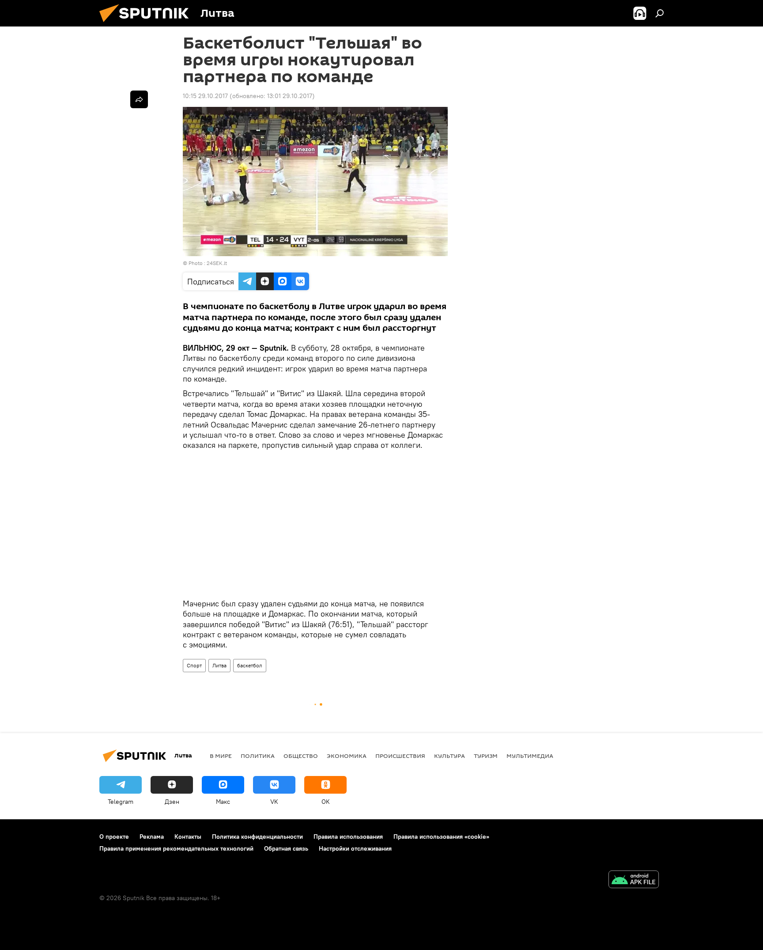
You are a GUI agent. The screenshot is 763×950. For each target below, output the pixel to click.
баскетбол (249, 665)
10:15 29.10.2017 (205, 96)
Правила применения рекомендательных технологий (176, 848)
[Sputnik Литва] (147, 24)
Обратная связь (286, 848)
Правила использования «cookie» (441, 836)
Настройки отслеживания (355, 848)
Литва (219, 665)
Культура (449, 756)
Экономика (346, 756)
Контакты (187, 836)
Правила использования (348, 836)
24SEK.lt (217, 263)
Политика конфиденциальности (257, 836)
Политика (258, 756)
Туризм (486, 756)
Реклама (152, 836)
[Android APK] (634, 880)
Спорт (194, 665)
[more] (139, 99)
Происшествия (400, 756)
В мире (221, 756)
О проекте (114, 836)
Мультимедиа (529, 756)
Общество (300, 756)
